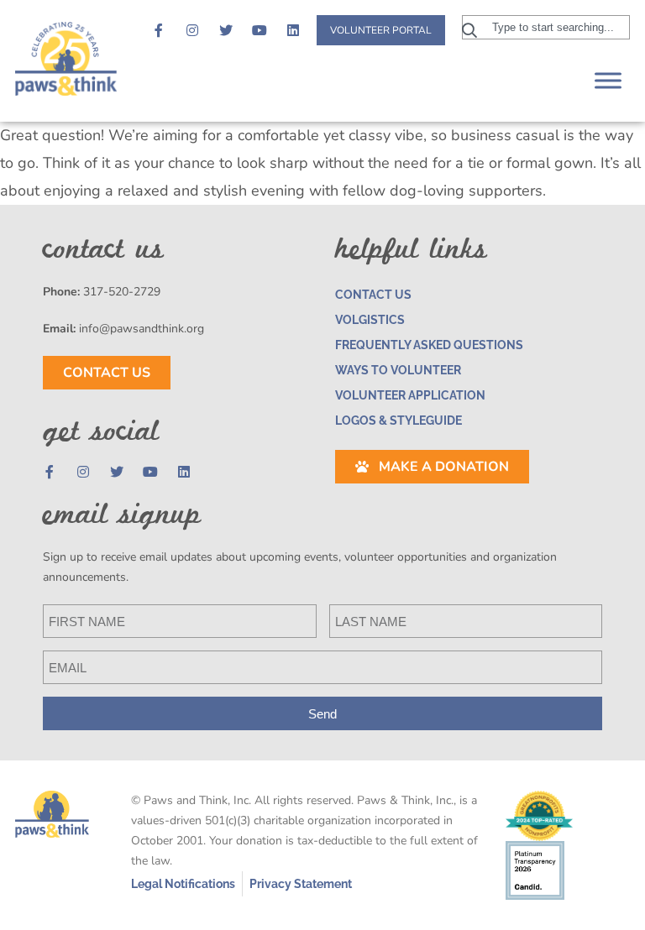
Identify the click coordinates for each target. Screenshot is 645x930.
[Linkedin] (293, 30)
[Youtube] (259, 30)
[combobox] (546, 27)
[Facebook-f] (158, 30)
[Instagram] (192, 30)
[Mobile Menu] (608, 80)
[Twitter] (226, 30)
